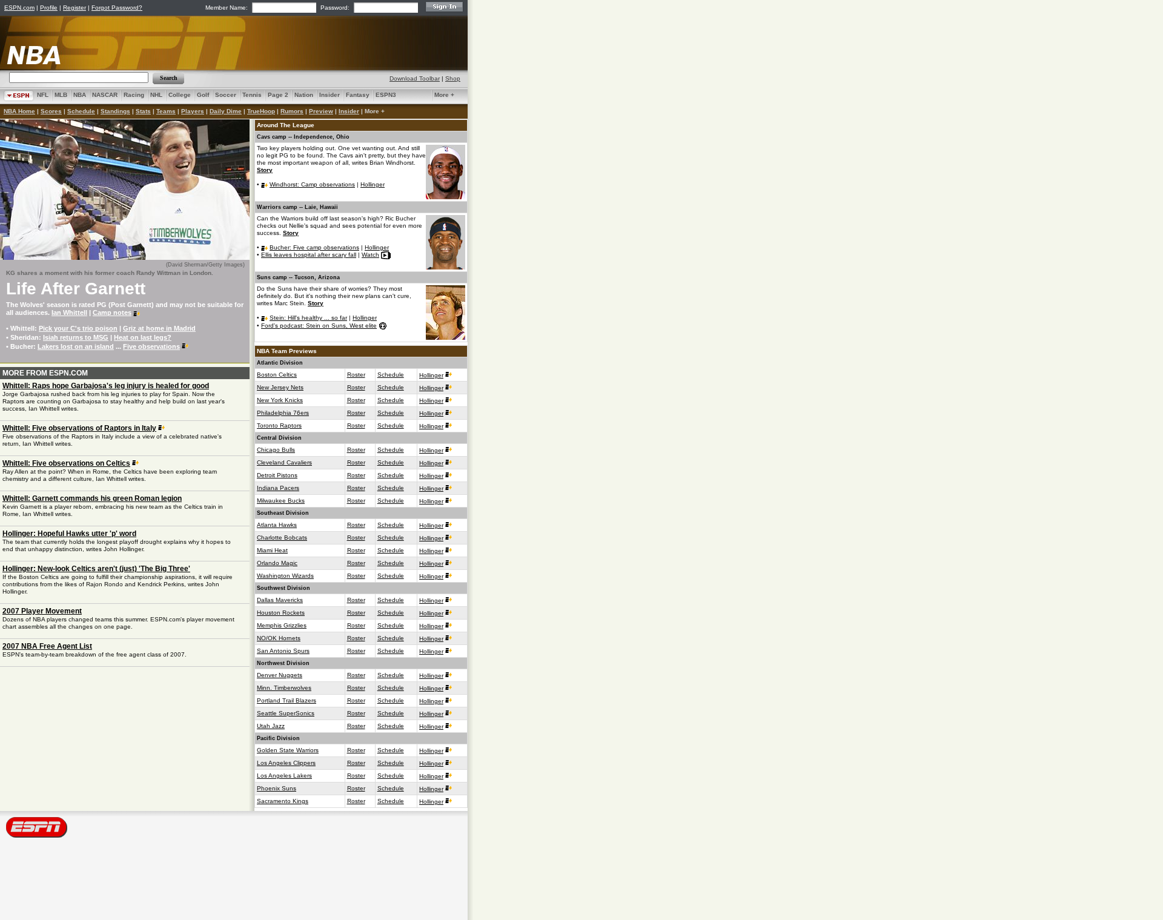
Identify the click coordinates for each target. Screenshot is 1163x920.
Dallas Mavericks (280, 600)
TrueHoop (261, 111)
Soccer (225, 94)
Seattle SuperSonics (285, 713)
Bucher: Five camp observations (314, 247)
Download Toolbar (414, 78)
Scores (51, 111)
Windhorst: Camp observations (312, 184)
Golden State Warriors (288, 750)
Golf (203, 94)
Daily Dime (226, 111)
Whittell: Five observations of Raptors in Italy (79, 428)
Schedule (81, 111)
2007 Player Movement (42, 611)
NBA (79, 94)
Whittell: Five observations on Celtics (66, 463)
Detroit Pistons (277, 475)
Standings (115, 111)
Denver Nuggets (279, 675)
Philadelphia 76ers (283, 412)
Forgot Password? (116, 7)
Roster (356, 374)
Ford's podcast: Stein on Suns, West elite (319, 325)
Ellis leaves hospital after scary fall (308, 254)
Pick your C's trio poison (78, 328)
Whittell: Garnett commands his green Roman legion (92, 498)
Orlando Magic (277, 563)
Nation (303, 94)
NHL (156, 94)
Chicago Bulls (276, 449)
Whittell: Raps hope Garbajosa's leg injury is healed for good (105, 386)
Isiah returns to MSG (75, 337)
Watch (370, 254)
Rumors (291, 111)
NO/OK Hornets (278, 638)
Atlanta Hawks (277, 524)
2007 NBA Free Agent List (47, 646)
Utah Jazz (271, 726)
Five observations (151, 346)
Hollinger (372, 184)
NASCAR (105, 94)
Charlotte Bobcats (282, 537)
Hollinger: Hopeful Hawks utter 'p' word (69, 533)
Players (192, 111)
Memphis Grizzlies (281, 625)
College (179, 94)
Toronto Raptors (279, 425)
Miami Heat (272, 550)
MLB (61, 94)
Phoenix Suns (276, 788)
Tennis (252, 94)
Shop (452, 78)
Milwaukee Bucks (281, 500)
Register (74, 7)
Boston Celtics (277, 374)
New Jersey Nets (280, 387)
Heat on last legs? (142, 337)
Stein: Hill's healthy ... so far (308, 317)
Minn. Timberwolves (284, 687)
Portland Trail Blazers (286, 700)
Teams (166, 111)
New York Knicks (280, 400)
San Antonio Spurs (283, 650)
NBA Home (19, 111)
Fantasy (357, 94)
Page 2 (278, 94)
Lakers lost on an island (76, 346)
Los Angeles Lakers (284, 775)
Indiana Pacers (278, 488)
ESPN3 (386, 94)
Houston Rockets (281, 612)
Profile (49, 7)
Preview (321, 111)
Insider (329, 94)
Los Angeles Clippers (286, 762)
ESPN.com (19, 7)
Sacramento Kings (282, 801)
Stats (143, 111)
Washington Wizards (285, 575)
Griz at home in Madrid (159, 328)
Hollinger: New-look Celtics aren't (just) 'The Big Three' (96, 568)
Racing (134, 94)
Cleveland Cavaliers (284, 462)
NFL (42, 94)
